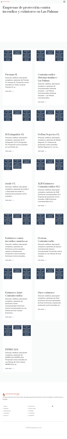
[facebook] (52, 406)
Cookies (31, 411)
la (7, 415)
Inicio (5, 406)
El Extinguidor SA (14, 134)
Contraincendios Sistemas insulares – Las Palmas (48, 77)
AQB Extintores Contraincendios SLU (49, 185)
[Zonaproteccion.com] (5, 1)
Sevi (5, 415)
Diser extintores (46, 292)
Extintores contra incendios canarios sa (16, 240)
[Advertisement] (33, 27)
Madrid (6, 408)
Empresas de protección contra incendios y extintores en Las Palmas (8, 55)
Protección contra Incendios (17, 52)
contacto (32, 406)
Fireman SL (11, 74)
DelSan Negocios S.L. (49, 134)
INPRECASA (11, 349)
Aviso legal (32, 408)
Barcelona (7, 411)
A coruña (31, 413)
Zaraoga (31, 415)
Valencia (6, 413)
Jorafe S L (10, 183)
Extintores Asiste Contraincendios (14, 294)
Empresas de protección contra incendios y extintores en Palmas (17, 163)
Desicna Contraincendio (46, 240)
